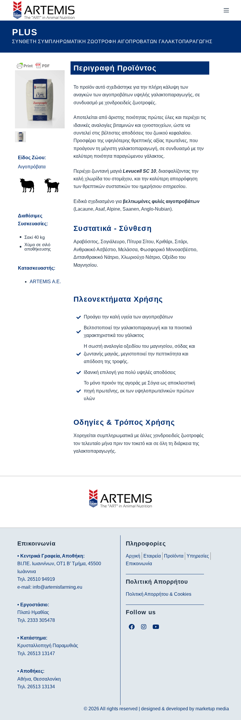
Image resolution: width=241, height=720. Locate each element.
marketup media (212, 708)
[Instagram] (144, 627)
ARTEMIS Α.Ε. (45, 281)
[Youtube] (156, 627)
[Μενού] (226, 10)
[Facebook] (132, 627)
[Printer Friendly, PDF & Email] (33, 65)
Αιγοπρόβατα (32, 166)
